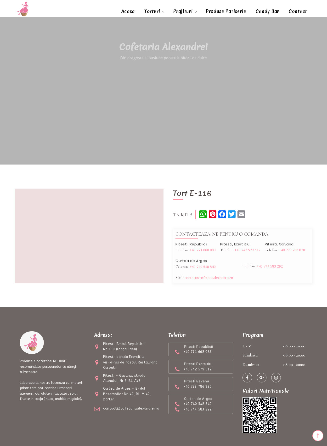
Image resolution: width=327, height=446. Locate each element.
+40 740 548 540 (203, 266)
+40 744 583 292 (270, 266)
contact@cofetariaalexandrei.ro (209, 277)
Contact (298, 11)
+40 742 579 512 (247, 250)
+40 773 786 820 (292, 250)
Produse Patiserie (226, 11)
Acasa (128, 11)
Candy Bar (267, 11)
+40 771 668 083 (203, 250)
